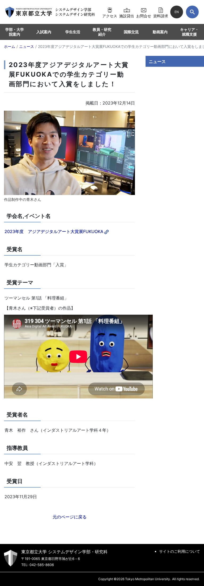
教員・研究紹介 (102, 31)
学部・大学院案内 (14, 31)
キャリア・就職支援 (189, 31)
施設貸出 (126, 16)
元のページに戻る (70, 516)
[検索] (192, 12)
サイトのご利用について (179, 551)
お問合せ (143, 16)
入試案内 (43, 32)
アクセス (109, 16)
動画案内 (160, 32)
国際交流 (131, 32)
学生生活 (72, 32)
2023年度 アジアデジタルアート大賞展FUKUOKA (54, 231)
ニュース (157, 61)
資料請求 (160, 16)
